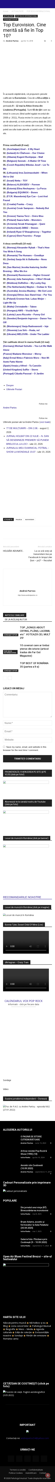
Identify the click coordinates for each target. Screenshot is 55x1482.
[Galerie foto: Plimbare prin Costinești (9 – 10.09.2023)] (10, 1243)
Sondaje (19, 1335)
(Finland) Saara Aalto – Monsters (24, 220)
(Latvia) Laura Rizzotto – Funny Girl (26, 314)
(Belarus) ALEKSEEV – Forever (23, 184)
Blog (5, 1325)
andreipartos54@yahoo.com (35, 1438)
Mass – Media (25, 1329)
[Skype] (30, 601)
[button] (50, 4)
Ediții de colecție (23, 1332)
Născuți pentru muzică (14, 1322)
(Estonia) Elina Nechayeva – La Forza (26, 188)
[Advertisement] (27, 485)
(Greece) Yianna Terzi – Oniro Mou (25, 216)
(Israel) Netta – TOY (17, 180)
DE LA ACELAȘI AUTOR (16, 619)
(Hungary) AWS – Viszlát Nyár (22, 310)
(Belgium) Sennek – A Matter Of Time (26, 161)
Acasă (5, 11)
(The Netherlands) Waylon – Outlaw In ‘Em (29, 287)
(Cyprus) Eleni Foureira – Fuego (24, 235)
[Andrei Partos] (27, 397)
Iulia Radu (25, 1157)
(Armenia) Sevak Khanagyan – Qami (26, 224)
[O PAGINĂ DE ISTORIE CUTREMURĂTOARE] (10, 1140)
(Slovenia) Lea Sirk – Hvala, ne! (23, 330)
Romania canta (10, 1338)
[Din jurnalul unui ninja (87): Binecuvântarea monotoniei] (10, 1211)
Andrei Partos (12, 41)
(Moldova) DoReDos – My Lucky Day (26, 283)
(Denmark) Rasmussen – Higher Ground (28, 275)
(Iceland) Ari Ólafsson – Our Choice (25, 153)
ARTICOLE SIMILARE (14, 615)
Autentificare (31, 1473)
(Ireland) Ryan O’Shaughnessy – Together (29, 231)
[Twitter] (36, 1459)
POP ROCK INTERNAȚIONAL (38, 11)
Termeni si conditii (18, 1470)
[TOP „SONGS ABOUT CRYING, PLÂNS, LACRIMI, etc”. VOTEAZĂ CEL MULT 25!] (10, 631)
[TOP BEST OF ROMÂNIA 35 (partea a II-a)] (10, 666)
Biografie (10, 1329)
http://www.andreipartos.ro (27, 595)
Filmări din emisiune (36, 1335)
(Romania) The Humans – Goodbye (25, 255)
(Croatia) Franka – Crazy (20, 204)
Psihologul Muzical (41, 1325)
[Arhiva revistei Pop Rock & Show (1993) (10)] (10, 1154)
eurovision (29, 519)
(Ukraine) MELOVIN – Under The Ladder (28, 334)
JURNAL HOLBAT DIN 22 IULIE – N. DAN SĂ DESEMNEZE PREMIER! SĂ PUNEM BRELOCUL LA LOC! (27, 440)
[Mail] (27, 1459)
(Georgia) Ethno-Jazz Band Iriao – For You (29, 294)
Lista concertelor (20, 1325)
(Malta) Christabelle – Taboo (22, 306)
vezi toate (45, 422)
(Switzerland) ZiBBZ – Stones (22, 228)
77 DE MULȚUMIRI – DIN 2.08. (22, 428)
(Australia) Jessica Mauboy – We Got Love (29, 291)
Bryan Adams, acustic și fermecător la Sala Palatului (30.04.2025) (34, 1225)
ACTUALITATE (17, 11)
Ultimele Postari (14, 389)
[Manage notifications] (47, 1475)
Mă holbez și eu (37, 1322)
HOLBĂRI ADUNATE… (13, 551)
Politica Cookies (16, 1473)
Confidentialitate (36, 1470)
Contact (42, 1473)
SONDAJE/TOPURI (10, 19)
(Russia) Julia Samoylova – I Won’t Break (28, 279)
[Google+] (19, 1459)
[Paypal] (24, 601)
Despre (10, 385)
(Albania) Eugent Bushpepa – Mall (25, 157)
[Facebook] (17, 601)
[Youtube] (37, 601)
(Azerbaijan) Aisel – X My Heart (23, 149)
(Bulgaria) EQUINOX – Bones (22, 192)
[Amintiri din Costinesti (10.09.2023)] (10, 1169)
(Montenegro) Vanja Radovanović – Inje (27, 326)
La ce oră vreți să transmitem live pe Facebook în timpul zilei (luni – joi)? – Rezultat (40, 556)
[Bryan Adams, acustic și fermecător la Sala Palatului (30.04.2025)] (10, 1225)
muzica (19, 519)
